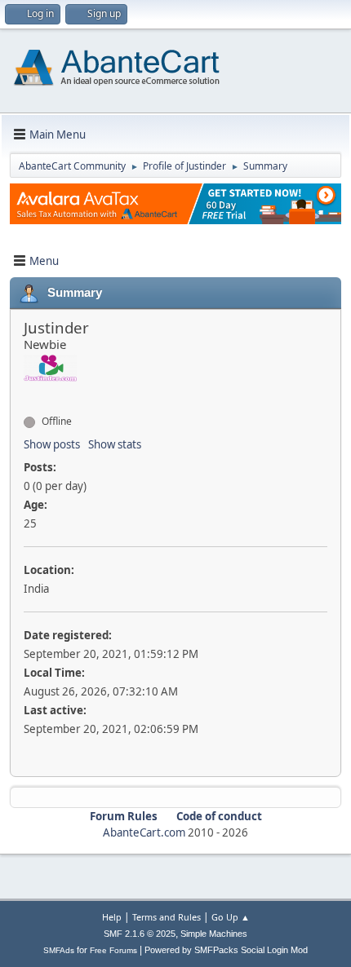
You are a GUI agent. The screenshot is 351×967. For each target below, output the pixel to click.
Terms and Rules (166, 917)
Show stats (114, 444)
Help (112, 917)
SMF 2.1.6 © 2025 (140, 933)
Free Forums (113, 950)
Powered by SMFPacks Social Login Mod (226, 950)
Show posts (52, 444)
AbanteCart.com (144, 832)
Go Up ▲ (230, 917)
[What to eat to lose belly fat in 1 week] (30, 392)
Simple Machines (213, 933)
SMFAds (58, 950)
